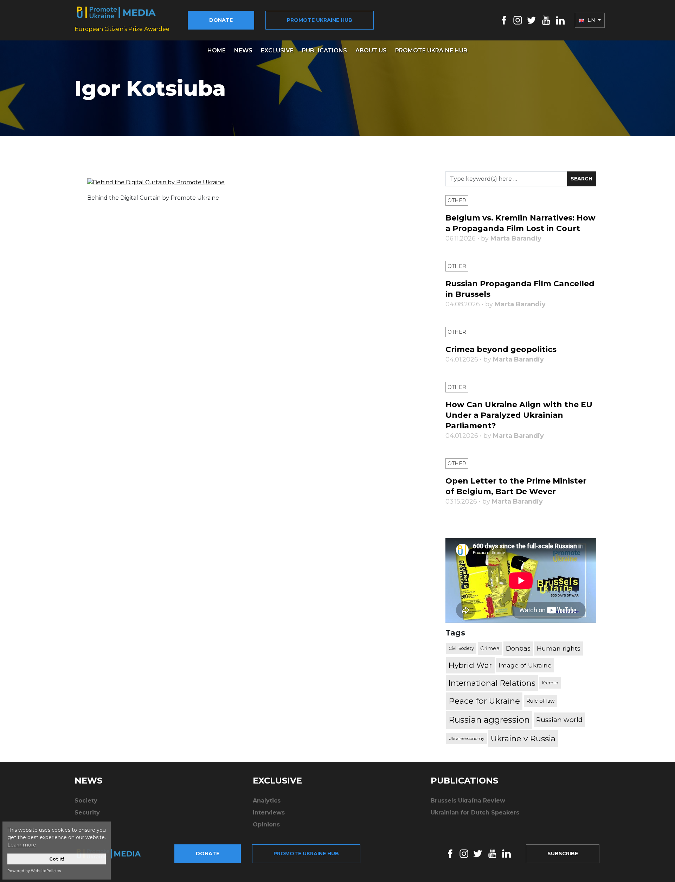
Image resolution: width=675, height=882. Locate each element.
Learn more (21, 845)
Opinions (266, 824)
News (243, 50)
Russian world (559, 720)
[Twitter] (531, 20)
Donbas (518, 648)
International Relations (492, 683)
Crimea (490, 648)
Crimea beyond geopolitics (501, 349)
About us (371, 50)
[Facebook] (504, 20)
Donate (221, 20)
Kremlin (550, 682)
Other (457, 200)
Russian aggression (489, 720)
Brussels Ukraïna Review (468, 800)
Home (216, 50)
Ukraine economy (466, 738)
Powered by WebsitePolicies (34, 870)
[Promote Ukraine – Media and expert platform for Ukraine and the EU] (114, 853)
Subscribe (562, 853)
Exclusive (277, 50)
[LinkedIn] (560, 20)
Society (86, 800)
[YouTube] (546, 20)
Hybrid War (470, 665)
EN (591, 20)
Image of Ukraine (525, 665)
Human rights (558, 648)
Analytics (267, 800)
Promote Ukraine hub (319, 20)
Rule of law (540, 701)
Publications (324, 50)
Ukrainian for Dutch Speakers (475, 812)
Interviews (269, 812)
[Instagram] (517, 20)
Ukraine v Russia (523, 738)
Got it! (56, 859)
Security (87, 812)
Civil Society (461, 648)
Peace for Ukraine (484, 701)
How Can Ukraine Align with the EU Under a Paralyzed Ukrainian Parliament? (518, 415)
